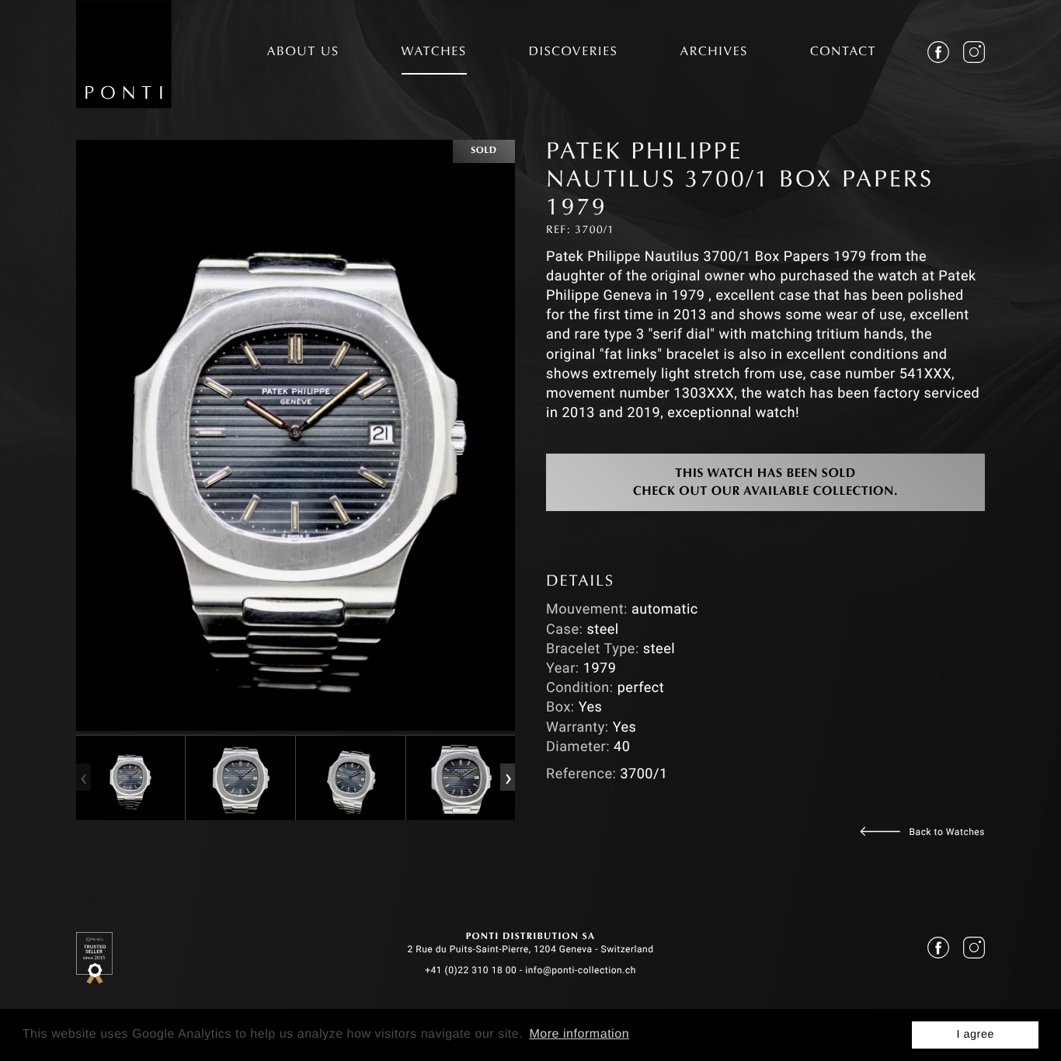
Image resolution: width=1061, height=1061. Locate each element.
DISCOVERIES (573, 53)
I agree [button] (975, 1034)
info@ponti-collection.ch (580, 970)
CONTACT (843, 53)
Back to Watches (947, 831)
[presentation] (83, 777)
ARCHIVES (714, 53)
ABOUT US (303, 53)
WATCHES (434, 53)
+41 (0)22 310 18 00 (471, 970)
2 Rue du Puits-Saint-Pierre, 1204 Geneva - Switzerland (530, 949)
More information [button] (579, 1034)
